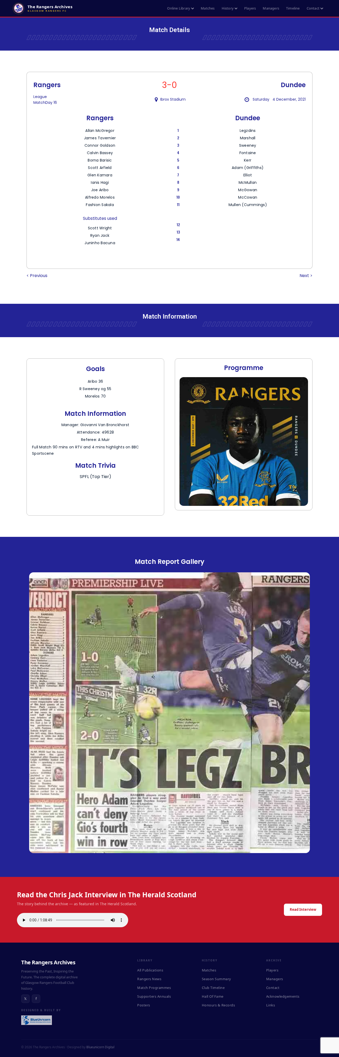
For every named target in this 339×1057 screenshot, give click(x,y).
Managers (271, 8)
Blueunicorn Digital (100, 1047)
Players (250, 8)
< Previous (36, 276)
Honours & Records (218, 1005)
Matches (208, 8)
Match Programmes (154, 987)
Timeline (293, 8)
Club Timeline (213, 987)
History (228, 8)
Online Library (178, 8)
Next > (306, 276)
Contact (313, 8)
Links (270, 1005)
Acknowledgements (283, 996)
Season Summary (216, 978)
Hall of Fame (213, 996)
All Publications (150, 970)
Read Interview (303, 909)
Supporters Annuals (154, 996)
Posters (143, 1005)
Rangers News (149, 978)
